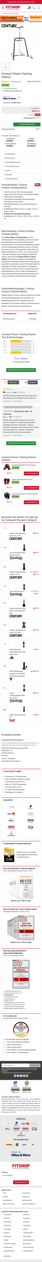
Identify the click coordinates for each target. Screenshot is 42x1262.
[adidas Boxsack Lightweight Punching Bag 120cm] (24, 644)
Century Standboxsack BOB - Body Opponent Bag (17, 610)
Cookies (5, 1197)
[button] (6, 66)
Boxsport (6, 1233)
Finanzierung (28, 118)
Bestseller (8, 175)
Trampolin (26, 1222)
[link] (11, 807)
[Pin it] (37, 185)
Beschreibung (10, 158)
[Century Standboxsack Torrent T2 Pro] (24, 567)
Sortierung (12, 382)
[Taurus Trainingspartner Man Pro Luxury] (24, 688)
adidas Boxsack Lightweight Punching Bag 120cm (17, 652)
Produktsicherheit (11, 179)
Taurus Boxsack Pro (16, 591)
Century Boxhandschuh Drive (22, 479)
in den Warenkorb (27, 124)
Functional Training (10, 1244)
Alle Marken (7, 1256)
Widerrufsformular (8, 1204)
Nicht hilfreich (17, 401)
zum (7, 1175)
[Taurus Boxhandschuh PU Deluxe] (7, 467)
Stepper (6, 1240)
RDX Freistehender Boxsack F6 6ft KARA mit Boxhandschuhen (17, 673)
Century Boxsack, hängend (11, 13)
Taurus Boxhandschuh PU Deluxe (24, 465)
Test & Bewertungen (12, 166)
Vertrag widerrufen (21, 1182)
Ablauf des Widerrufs (28, 1204)
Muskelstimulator (9, 1251)
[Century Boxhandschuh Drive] (7, 481)
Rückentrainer (8, 1247)
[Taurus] (15, 558)
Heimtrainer (7, 1236)
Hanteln (25, 1229)
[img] (19, 97)
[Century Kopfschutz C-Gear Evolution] (7, 496)
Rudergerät (26, 1218)
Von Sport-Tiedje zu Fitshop (11, 1097)
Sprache (32, 382)
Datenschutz (26, 1193)
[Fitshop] (13, 8)
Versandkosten (7, 1200)
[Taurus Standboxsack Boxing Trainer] (24, 547)
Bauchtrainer (27, 1244)
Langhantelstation (29, 1240)
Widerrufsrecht (27, 1200)
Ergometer (26, 1215)
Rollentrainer (27, 1236)
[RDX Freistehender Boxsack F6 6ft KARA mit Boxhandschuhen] (24, 666)
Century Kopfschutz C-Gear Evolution (25, 494)
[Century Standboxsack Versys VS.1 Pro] (24, 528)
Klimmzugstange (28, 1247)
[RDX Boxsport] (15, 679)
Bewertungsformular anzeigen (21, 370)
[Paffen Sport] (15, 720)
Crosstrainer (7, 1215)
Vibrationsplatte (28, 1251)
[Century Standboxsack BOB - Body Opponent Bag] (24, 603)
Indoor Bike (7, 1229)
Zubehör (8, 170)
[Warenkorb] (39, 7)
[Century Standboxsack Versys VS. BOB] (24, 625)
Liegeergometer (28, 1233)
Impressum (25, 1197)
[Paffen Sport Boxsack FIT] (24, 709)
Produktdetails (10, 154)
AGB (4, 1193)
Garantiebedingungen (13, 162)
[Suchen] (34, 8)
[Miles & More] (21, 1154)
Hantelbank (26, 1225)
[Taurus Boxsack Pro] (24, 586)
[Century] (9, 26)
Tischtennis (7, 1225)
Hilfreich (7, 401)
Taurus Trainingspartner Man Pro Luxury (17, 695)
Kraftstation (7, 1222)
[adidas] (15, 657)
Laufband (7, 1218)
